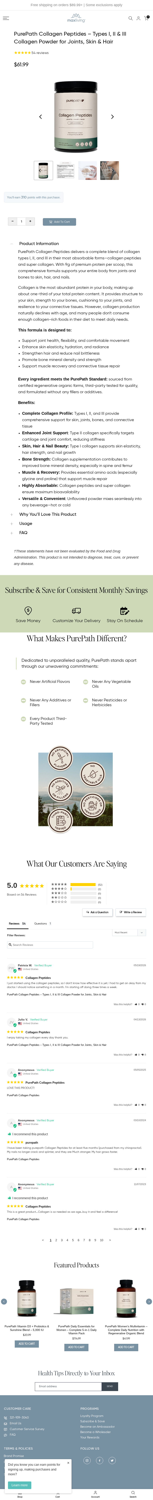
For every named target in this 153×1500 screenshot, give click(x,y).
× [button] (68, 1463)
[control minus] (12, 221)
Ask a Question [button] (99, 912)
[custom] (87, 1460)
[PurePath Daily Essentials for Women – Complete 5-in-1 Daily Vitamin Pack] (76, 1299)
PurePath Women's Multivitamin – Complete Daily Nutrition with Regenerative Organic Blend (126, 1330)
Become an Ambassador (97, 1426)
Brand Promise (14, 1456)
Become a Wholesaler (95, 1432)
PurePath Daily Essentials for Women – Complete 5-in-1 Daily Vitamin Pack (76, 1330)
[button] (137, 1004)
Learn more (20, 1485)
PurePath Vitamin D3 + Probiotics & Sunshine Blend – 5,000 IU (27, 1328)
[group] (65, 170)
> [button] (110, 1240)
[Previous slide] (4, 1302)
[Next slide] (112, 117)
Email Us (15, 1423)
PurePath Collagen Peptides (23, 1095)
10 (101, 1240)
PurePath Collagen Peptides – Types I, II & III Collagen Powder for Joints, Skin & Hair (56, 994)
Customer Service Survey (27, 1429)
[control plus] (30, 221)
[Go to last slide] (40, 117)
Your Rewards (89, 1437)
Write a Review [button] (133, 912)
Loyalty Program (91, 1416)
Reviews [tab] (14, 923)
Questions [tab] (40, 923)
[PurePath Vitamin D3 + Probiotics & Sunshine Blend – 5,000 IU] (27, 1299)
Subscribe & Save (92, 1421)
